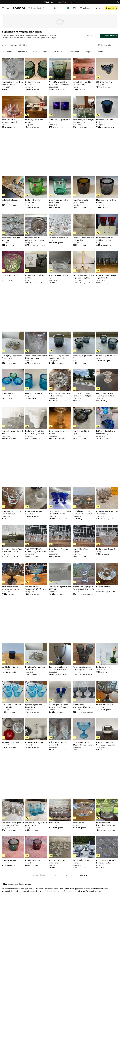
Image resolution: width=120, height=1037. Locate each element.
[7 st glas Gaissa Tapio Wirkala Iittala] (60, 847)
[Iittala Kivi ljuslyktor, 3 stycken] (84, 418)
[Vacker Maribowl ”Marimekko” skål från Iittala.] (36, 574)
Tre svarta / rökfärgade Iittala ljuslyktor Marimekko (83, 668)
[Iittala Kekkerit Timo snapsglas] (84, 536)
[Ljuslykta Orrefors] (107, 574)
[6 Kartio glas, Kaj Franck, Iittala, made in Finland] (60, 692)
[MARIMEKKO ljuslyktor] (36, 380)
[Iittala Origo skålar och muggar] (36, 107)
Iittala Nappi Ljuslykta (33, 511)
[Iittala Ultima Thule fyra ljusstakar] (13, 225)
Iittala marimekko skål (104, 705)
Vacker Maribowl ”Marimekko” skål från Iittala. (36, 588)
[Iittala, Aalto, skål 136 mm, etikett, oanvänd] (13, 498)
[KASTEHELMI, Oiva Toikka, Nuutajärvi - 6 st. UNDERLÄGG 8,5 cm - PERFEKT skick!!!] (107, 847)
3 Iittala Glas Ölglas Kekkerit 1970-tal (60, 588)
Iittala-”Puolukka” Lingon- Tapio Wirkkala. (106, 276)
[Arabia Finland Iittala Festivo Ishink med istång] (36, 343)
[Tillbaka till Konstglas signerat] (3, 45)
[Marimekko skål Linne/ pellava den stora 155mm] (36, 225)
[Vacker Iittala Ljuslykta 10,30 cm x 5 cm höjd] (36, 810)
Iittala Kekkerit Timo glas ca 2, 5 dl (59, 550)
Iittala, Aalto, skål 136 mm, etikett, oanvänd (12, 512)
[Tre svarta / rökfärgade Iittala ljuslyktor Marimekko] (84, 654)
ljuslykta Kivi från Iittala (10, 667)
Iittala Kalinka (54, 823)
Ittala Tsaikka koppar (10, 200)
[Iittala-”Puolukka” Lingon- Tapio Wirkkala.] (107, 262)
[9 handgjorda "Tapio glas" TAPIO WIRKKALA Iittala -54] (84, 574)
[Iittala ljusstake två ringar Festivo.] (60, 418)
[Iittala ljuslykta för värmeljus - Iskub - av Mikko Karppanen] (60, 380)
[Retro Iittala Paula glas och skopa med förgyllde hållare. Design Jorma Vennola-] (84, 262)
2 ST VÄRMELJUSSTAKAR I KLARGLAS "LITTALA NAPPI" (84, 512)
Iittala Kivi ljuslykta (9, 860)
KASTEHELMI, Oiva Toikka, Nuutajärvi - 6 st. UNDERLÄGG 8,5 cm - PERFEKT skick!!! (106, 861)
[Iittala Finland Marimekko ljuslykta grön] (60, 187)
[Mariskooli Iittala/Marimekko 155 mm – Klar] (84, 225)
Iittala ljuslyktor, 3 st (9, 393)
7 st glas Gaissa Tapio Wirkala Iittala (57, 861)
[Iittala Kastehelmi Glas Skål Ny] (60, 262)
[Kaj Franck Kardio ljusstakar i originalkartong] (107, 418)
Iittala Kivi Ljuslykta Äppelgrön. (32, 201)
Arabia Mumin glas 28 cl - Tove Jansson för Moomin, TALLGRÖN (59, 83)
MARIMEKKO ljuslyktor (33, 393)
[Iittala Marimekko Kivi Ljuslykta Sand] (84, 187)
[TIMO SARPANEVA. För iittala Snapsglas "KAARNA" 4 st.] (36, 536)
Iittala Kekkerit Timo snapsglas (80, 550)
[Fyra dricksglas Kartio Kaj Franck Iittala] (13, 692)
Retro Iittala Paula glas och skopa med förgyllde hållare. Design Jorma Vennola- (83, 276)
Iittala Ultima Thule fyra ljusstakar (11, 239)
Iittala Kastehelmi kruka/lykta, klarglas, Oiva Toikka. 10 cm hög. (106, 824)
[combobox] (42, 8)
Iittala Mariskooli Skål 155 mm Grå (35, 276)
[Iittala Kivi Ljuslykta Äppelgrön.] (36, 187)
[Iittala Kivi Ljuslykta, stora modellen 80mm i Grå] (60, 343)
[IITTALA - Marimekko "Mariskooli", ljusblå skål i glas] (84, 729)
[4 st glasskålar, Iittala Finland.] (84, 847)
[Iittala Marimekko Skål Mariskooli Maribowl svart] (13, 574)
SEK (74, 8)
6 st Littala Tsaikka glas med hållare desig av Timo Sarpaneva (13, 824)
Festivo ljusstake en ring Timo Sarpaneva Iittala (105, 394)
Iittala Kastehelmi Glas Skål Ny (59, 276)
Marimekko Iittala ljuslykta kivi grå (106, 201)
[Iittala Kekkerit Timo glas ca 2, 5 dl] (60, 536)
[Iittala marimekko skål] (107, 692)
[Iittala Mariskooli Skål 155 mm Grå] (36, 262)
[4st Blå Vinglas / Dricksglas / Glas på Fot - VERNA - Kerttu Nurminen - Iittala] (60, 498)
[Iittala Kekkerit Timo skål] (107, 536)
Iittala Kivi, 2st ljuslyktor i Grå (82, 357)
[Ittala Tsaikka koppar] (13, 187)
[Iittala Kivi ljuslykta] (13, 847)
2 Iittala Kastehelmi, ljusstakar (33, 83)
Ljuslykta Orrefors (103, 587)
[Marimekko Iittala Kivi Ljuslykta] (107, 107)
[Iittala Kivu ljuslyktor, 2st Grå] (107, 343)
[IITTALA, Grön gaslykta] (13, 262)
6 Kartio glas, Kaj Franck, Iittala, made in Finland (58, 706)
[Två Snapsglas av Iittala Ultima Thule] (60, 729)
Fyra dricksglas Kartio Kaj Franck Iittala (11, 706)
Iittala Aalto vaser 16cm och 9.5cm (12, 432)
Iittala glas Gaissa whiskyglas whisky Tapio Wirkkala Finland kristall (11, 121)
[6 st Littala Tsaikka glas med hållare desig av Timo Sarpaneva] (13, 810)
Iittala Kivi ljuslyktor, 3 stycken (81, 432)
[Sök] (55, 8)
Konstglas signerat (13, 45)
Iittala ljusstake (78, 823)
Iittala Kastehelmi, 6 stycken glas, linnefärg (107, 512)
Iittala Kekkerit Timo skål (105, 549)
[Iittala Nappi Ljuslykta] (36, 498)
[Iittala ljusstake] (84, 810)
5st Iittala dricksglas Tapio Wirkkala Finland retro (12, 550)
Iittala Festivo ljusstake (34, 742)
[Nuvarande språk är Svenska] (68, 8)
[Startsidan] (19, 8)
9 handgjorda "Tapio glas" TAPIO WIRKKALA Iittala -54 (83, 588)
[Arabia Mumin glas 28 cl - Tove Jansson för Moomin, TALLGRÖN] (60, 69)
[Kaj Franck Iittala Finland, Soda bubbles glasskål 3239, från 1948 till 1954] (107, 729)
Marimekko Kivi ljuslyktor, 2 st (59, 121)
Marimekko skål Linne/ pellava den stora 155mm (35, 239)
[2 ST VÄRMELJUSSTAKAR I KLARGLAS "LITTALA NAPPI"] (84, 498)
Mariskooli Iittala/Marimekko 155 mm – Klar (83, 239)
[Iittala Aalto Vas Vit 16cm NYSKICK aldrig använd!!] (36, 418)
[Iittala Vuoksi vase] (107, 654)
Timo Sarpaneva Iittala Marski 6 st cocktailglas (82, 394)
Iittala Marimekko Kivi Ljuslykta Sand (81, 201)
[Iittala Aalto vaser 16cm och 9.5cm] (13, 418)
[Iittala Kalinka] (60, 810)
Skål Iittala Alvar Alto (104, 82)
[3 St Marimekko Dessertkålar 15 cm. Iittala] (84, 692)
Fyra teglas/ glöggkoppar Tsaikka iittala (12, 357)
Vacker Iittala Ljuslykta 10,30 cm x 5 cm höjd (36, 824)
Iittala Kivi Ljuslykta (32, 860)
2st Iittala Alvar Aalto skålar (59, 238)
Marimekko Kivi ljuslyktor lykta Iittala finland (82, 83)
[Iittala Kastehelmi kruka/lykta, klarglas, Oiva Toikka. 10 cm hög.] (107, 810)
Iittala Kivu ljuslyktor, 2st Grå (107, 356)
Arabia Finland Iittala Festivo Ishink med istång (36, 357)
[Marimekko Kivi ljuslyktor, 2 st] (60, 107)
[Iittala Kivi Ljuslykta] (36, 847)
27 (74, 875)
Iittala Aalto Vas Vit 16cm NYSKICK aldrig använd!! (35, 432)
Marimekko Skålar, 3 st (10, 742)
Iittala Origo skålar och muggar (34, 121)
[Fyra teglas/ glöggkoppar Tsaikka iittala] (13, 343)
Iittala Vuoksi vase (103, 667)
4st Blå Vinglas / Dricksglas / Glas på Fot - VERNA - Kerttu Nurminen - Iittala (60, 512)
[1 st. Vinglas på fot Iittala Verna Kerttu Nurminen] (60, 654)
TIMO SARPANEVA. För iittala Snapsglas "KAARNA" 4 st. (35, 550)
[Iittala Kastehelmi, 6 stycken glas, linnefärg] (107, 498)
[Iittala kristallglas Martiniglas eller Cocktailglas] (84, 107)
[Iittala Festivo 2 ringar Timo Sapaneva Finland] (13, 69)
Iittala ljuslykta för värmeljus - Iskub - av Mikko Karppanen (60, 394)
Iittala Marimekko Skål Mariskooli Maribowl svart (11, 588)
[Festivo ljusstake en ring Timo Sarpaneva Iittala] (107, 380)
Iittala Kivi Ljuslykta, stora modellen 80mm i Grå (59, 357)
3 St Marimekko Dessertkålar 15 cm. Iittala (83, 706)
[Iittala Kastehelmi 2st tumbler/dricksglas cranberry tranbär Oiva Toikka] (107, 225)
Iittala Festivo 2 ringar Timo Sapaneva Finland (12, 83)
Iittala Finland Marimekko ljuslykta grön (58, 201)
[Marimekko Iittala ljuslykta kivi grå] (107, 187)
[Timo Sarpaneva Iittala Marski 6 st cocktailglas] (84, 380)
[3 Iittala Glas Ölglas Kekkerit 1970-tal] (60, 574)
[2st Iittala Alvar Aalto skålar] (60, 225)
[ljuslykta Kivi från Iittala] (13, 654)
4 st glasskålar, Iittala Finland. (81, 861)
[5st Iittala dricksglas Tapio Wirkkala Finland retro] (13, 536)
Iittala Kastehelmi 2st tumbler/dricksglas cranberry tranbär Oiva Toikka (105, 239)
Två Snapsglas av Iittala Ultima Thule (58, 743)
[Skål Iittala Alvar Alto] (107, 69)
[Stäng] (118, 2)
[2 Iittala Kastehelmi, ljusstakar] (36, 69)
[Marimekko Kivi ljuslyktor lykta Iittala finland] (84, 69)
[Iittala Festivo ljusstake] (36, 729)
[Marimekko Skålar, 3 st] (13, 729)
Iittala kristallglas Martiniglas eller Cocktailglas (83, 121)
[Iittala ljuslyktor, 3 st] (13, 380)
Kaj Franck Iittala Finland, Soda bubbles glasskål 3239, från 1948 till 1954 (106, 743)
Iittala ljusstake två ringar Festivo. (59, 432)
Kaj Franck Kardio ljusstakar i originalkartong (107, 432)
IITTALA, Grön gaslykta (10, 275)
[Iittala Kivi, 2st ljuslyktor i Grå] (84, 343)
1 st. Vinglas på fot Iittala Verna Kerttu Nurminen (58, 668)
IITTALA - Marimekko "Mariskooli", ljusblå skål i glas (82, 743)
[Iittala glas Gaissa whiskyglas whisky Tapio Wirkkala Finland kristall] (13, 107)
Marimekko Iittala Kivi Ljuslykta (104, 121)
